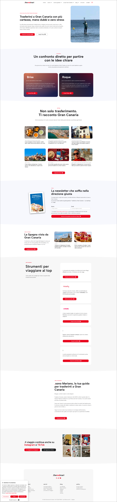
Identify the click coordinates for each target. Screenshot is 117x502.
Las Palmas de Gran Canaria (35, 140)
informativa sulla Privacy (62, 211)
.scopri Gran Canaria (67, 2)
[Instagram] (56, 478)
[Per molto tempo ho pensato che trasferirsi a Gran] (85, 451)
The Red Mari (79, 162)
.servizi (48, 2)
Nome (52, 206)
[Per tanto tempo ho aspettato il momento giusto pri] (67, 451)
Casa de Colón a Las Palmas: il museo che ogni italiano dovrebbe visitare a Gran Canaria (81, 143)
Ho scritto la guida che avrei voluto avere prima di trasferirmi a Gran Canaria (58, 165)
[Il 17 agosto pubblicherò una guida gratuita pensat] (76, 451)
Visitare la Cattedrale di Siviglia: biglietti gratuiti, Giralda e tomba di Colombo (63, 247)
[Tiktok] (58, 478)
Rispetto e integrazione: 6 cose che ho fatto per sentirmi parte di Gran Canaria (81, 165)
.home (44, 2)
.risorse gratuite (56, 2)
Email (72, 206)
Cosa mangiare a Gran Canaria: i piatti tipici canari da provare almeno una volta (35, 142)
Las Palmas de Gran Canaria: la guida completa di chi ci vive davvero (57, 142)
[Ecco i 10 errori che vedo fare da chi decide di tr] (76, 439)
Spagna (56, 243)
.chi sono (82, 2)
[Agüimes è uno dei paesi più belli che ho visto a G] (67, 439)
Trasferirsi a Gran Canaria (86, 162)
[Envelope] (60, 478)
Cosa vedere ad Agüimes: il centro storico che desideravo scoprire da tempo (33, 165)
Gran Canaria (27, 140)
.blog (76, 2)
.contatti (88, 2)
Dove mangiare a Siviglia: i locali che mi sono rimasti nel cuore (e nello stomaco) (83, 247)
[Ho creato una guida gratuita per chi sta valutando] (85, 439)
